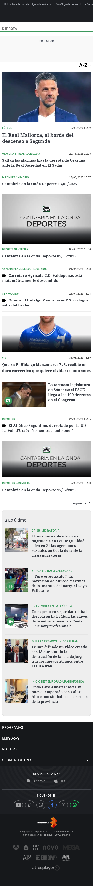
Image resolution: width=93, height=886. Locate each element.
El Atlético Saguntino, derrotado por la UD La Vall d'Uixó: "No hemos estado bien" (44, 428)
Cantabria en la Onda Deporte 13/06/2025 (39, 183)
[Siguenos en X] (63, 804)
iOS (63, 781)
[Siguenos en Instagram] (40, 804)
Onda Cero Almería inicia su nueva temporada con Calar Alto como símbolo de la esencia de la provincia (60, 694)
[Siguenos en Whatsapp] (74, 804)
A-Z (83, 65)
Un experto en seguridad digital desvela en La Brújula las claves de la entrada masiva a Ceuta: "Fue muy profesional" (60, 618)
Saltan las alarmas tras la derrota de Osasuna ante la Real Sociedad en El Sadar (43, 163)
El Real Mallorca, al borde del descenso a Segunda (38, 138)
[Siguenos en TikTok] (29, 804)
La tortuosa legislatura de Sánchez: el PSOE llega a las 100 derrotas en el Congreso (69, 392)
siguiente (79, 503)
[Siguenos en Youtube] (18, 804)
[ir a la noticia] (16, 540)
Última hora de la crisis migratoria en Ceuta (27, 4)
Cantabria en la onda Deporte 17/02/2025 (39, 489)
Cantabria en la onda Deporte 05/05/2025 (39, 256)
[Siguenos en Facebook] (52, 804)
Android (39, 781)
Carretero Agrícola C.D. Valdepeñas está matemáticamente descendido (42, 278)
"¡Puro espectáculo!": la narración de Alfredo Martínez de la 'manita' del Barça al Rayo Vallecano (59, 583)
